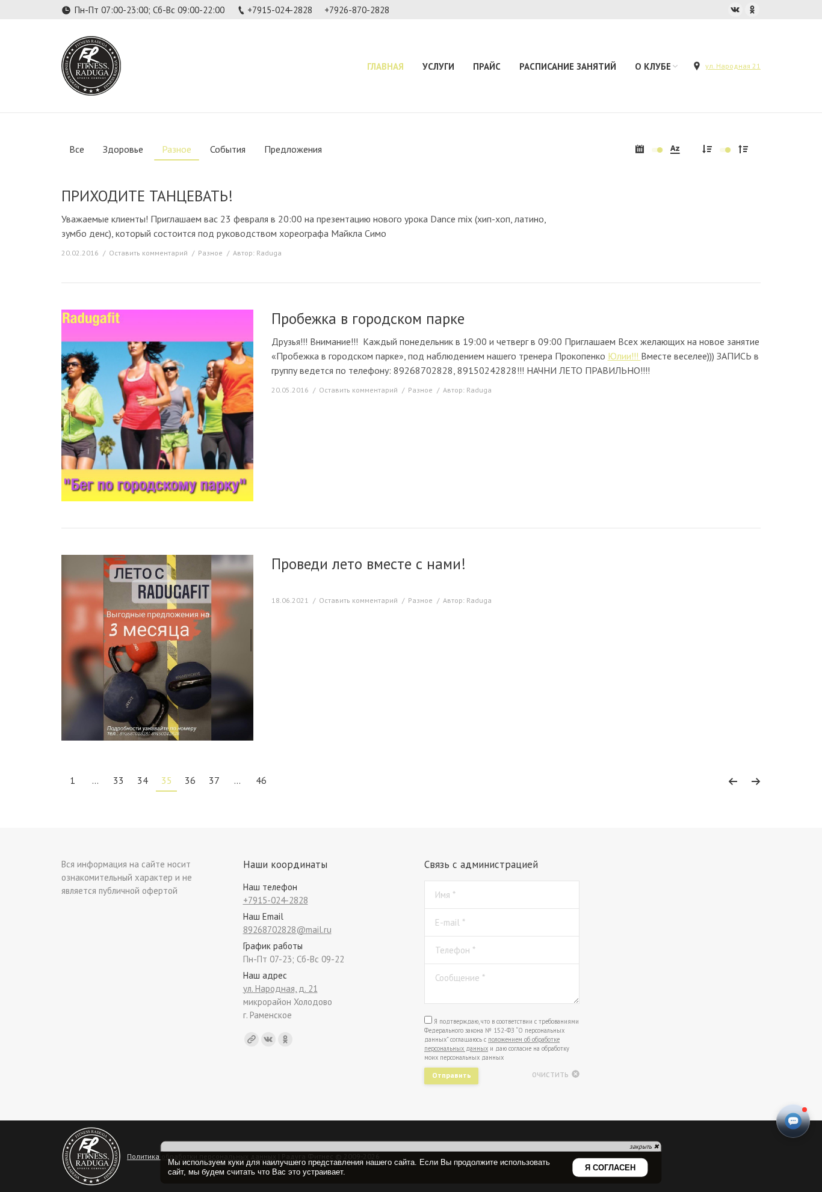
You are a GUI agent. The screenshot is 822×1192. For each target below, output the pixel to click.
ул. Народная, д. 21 (280, 988)
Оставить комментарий (148, 252)
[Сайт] (251, 1039)
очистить (550, 1074)
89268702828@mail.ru (287, 929)
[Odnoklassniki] (752, 9)
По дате (640, 149)
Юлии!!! (624, 356)
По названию (675, 149)
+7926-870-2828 (356, 10)
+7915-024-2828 (279, 10)
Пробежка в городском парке (368, 319)
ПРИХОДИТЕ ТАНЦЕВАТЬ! (147, 196)
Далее (755, 782)
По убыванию (707, 149)
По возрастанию (743, 149)
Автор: (257, 252)
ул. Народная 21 (733, 65)
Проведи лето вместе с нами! (368, 564)
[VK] (735, 9)
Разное (210, 252)
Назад (733, 782)
